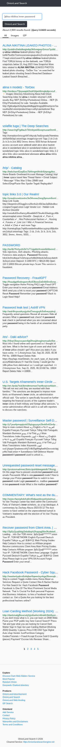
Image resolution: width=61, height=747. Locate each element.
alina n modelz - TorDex (19, 87)
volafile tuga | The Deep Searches (25, 126)
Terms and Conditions (13, 725)
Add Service (8, 712)
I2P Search (8, 703)
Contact (6, 715)
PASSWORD (11, 245)
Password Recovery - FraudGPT (25, 278)
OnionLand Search (17, 3)
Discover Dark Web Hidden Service (19, 676)
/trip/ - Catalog (12, 168)
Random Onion (10, 682)
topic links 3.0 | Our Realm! (21, 194)
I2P (24, 35)
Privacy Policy (9, 719)
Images (15, 35)
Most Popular (9, 679)
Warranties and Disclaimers (15, 722)
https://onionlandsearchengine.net (38, 742)
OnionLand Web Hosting (14, 700)
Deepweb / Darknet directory (16, 685)
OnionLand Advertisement (14, 694)
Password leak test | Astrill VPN (24, 307)
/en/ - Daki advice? (15, 337)
